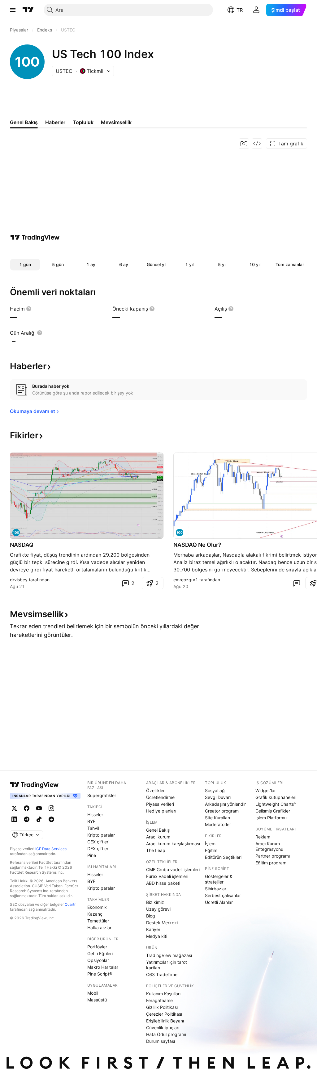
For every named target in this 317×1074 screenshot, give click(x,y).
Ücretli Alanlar (219, 902)
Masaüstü (97, 999)
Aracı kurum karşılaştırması (173, 843)
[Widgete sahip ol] (257, 143)
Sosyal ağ (215, 790)
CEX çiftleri (98, 841)
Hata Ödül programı (166, 1034)
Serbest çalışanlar (223, 895)
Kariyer (153, 929)
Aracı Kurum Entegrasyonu (269, 846)
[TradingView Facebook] (26, 808)
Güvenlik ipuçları (162, 1027)
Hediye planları (161, 810)
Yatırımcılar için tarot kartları (166, 964)
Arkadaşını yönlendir (225, 804)
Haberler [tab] (55, 122)
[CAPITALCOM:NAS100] (16, 532)
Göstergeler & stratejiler (218, 879)
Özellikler (155, 790)
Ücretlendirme (160, 797)
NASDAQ (21, 544)
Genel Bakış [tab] (24, 122)
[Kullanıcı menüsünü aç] (256, 10)
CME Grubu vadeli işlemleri (173, 869)
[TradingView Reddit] (51, 819)
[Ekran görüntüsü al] (244, 143)
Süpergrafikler (101, 795)
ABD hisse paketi (163, 883)
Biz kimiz (155, 902)
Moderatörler (218, 824)
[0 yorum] (296, 583)
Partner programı (272, 856)
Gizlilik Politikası (162, 1007)
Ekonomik (97, 907)
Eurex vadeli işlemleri (167, 876)
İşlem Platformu (271, 817)
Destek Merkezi (162, 922)
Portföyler (97, 946)
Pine (91, 855)
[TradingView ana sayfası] (28, 10)
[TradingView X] (14, 808)
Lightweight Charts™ (276, 804)
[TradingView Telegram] (26, 819)
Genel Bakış (158, 830)
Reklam (262, 836)
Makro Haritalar (102, 967)
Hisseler (95, 814)
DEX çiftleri (98, 848)
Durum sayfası (160, 1041)
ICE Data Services (51, 848)
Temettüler (98, 920)
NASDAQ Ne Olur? (197, 544)
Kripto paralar (101, 835)
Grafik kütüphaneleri (275, 797)
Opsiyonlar (98, 960)
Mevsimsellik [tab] (116, 122)
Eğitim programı (271, 862)
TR (240, 10)
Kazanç (94, 914)
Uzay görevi (158, 909)
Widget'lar (265, 790)
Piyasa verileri (160, 804)
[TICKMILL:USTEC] (179, 532)
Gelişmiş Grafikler (272, 810)
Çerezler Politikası (164, 1014)
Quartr (70, 904)
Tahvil (93, 828)
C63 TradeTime (161, 974)
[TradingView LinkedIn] (14, 819)
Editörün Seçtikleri (223, 857)
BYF (91, 821)
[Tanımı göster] (29, 308)
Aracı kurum (158, 836)
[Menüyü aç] (13, 10)
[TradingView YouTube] (39, 808)
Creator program (222, 810)
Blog (150, 915)
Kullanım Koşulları (163, 993)
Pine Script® (99, 973)
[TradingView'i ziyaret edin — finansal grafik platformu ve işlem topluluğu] (35, 237)
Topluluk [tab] (83, 122)
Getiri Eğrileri (100, 953)
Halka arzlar (99, 927)
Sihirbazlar (215, 888)
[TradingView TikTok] (39, 819)
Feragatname (159, 1000)
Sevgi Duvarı (218, 797)
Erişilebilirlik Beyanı (165, 1020)
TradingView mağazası (169, 955)
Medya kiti (156, 936)
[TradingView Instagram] (51, 808)
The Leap (155, 850)
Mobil (92, 993)
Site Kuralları (217, 817)
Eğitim (211, 850)
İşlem (210, 843)
